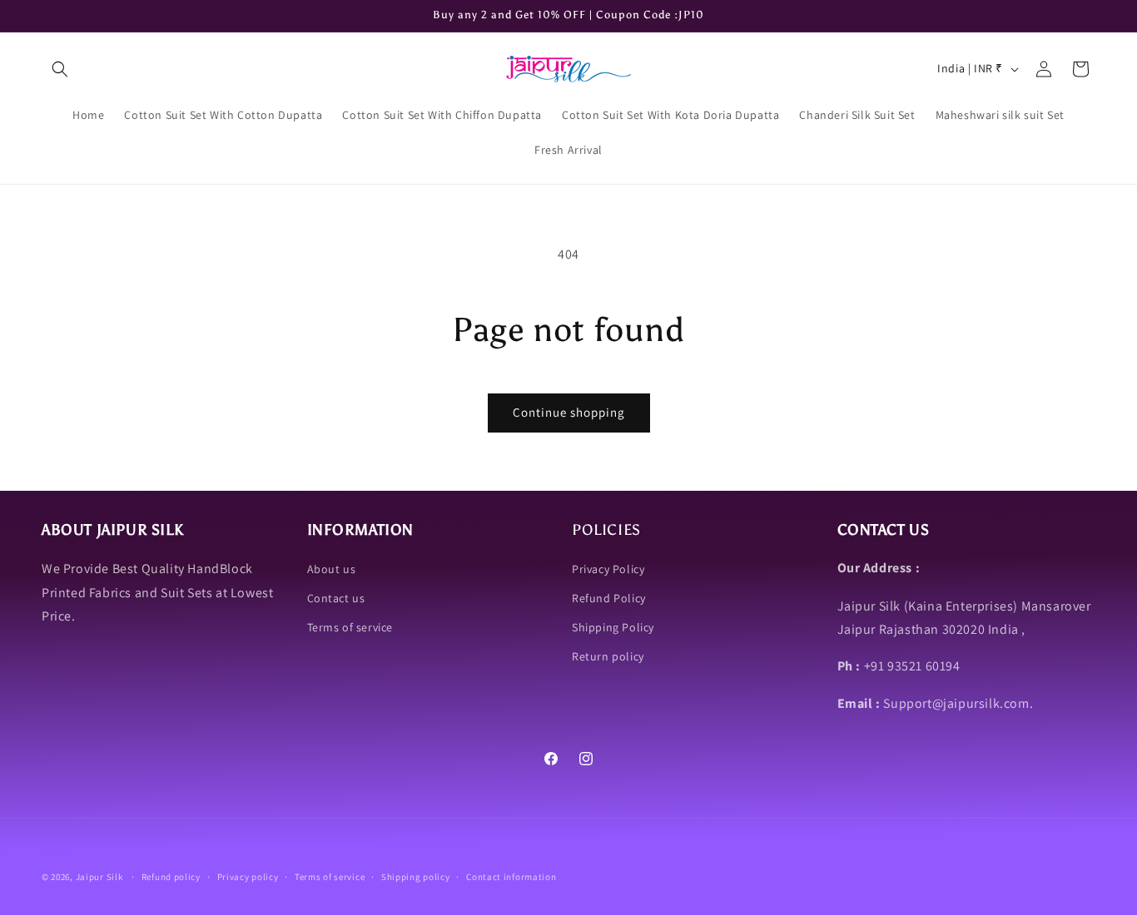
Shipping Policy (613, 626)
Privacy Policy (608, 568)
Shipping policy (415, 877)
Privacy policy (248, 877)
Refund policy (171, 877)
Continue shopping (569, 412)
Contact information (511, 877)
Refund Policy (609, 597)
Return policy (608, 656)
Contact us (336, 597)
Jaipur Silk (100, 877)
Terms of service (350, 626)
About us (331, 568)
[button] (60, 69)
